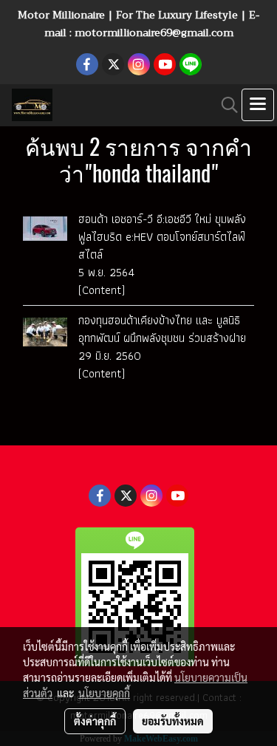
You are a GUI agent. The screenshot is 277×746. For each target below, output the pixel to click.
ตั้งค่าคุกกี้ (95, 721)
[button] (224, 105)
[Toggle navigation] (258, 105)
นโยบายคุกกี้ (104, 692)
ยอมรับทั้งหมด (173, 721)
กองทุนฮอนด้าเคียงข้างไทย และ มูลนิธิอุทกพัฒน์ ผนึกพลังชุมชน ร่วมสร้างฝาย (162, 329)
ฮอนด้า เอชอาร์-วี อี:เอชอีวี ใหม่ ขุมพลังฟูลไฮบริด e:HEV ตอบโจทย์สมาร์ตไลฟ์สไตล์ (162, 237)
